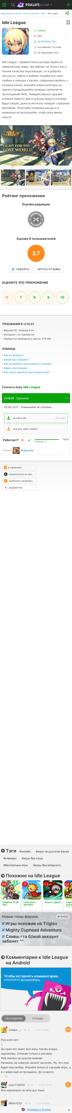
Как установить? (14, 355)
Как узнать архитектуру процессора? (27, 372)
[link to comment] (29, 1030)
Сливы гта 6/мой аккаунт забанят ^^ (30, 938)
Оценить (22, 269)
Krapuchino (27, 450)
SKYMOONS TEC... (47, 41)
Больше (64, 916)
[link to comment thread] (25, 1030)
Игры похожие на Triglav (29, 923)
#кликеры (10, 858)
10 (62, 297)
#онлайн (25, 851)
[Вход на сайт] (68, 5)
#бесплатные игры (15, 865)
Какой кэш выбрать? (16, 359)
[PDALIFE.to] (28, 5)
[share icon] (67, 13)
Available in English (39, 1109)
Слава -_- (15, 1029)
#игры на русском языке (52, 851)
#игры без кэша (32, 858)
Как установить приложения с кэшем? (28, 363)
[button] (38, 177)
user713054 (17, 1084)
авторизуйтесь (30, 979)
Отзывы (37, 1018)
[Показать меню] (4, 5)
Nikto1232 (15, 1103)
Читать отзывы (48, 269)
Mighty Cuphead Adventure (32, 930)
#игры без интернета (47, 865)
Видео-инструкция (15, 367)
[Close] (69, 1110)
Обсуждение (13, 1018)
